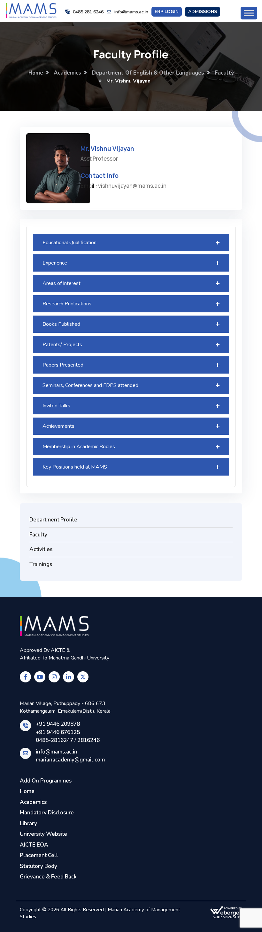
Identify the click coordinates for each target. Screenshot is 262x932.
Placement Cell (39, 855)
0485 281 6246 (88, 12)
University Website (43, 834)
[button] (131, 242)
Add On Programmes (46, 780)
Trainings (40, 564)
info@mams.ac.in (131, 12)
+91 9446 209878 (58, 724)
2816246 (88, 740)
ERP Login (167, 12)
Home (35, 72)
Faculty (224, 72)
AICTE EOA (34, 844)
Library (28, 823)
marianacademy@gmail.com (70, 759)
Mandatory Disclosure (47, 812)
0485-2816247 (54, 740)
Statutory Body (38, 866)
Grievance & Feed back (48, 876)
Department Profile (53, 519)
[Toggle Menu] (249, 13)
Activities (40, 549)
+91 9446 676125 (58, 732)
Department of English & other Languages (148, 72)
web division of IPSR (227, 917)
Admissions (202, 12)
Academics (67, 72)
